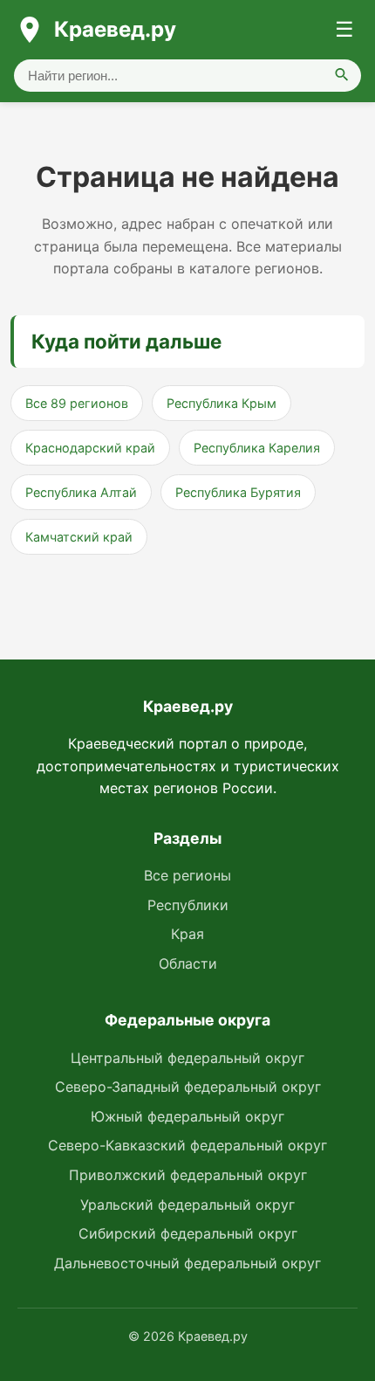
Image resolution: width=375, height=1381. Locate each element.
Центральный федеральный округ (187, 1058)
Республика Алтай (81, 492)
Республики (187, 905)
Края (187, 934)
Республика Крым (221, 403)
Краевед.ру (115, 29)
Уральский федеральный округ (187, 1204)
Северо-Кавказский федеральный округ (187, 1145)
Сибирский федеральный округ (187, 1233)
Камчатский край (79, 536)
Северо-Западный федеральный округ (188, 1086)
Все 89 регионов (76, 403)
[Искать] (342, 75)
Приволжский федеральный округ (188, 1175)
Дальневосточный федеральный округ (187, 1263)
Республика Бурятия (238, 492)
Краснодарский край (90, 447)
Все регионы (187, 875)
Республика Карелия (257, 447)
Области (188, 963)
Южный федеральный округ (187, 1116)
